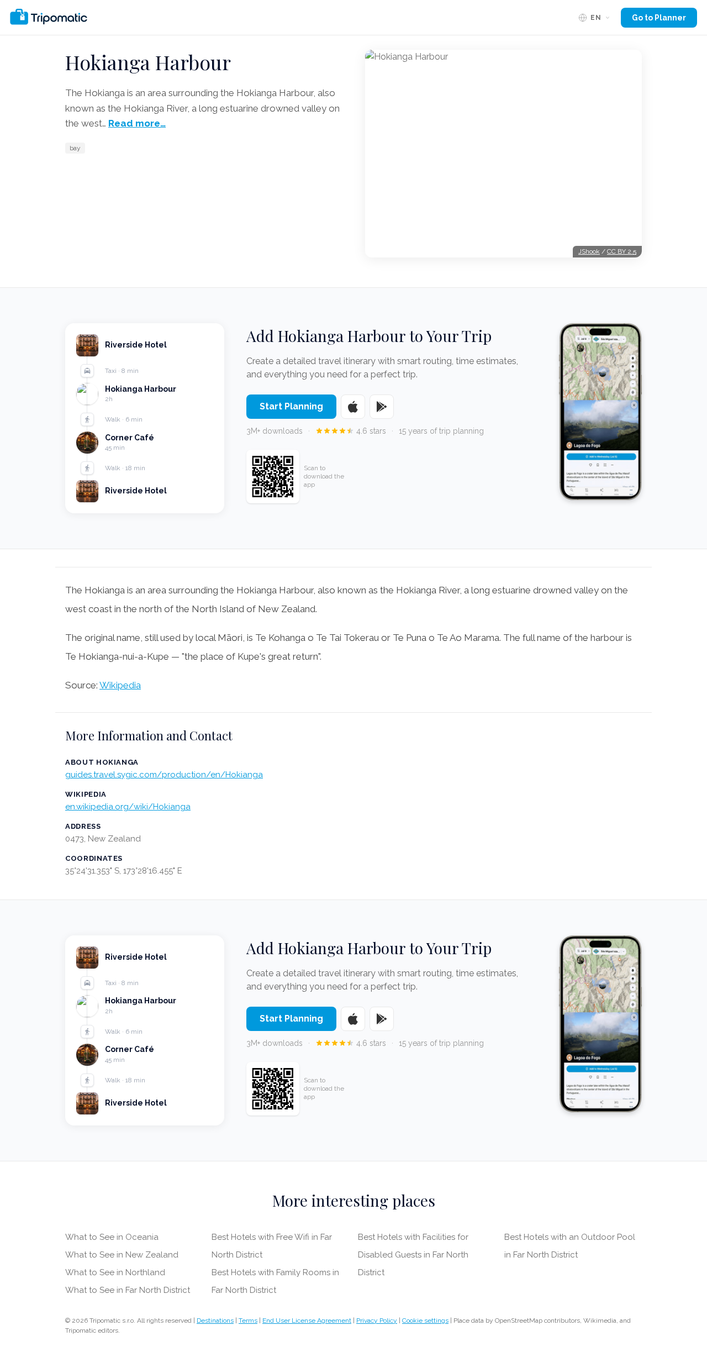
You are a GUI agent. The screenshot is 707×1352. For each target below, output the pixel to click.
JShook (589, 251)
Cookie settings (425, 1320)
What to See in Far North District (127, 1290)
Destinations (215, 1320)
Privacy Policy (376, 1320)
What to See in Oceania (112, 1237)
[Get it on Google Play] (382, 406)
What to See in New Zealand (121, 1255)
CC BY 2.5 (621, 251)
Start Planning (291, 406)
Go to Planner (659, 17)
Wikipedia (120, 685)
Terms (248, 1320)
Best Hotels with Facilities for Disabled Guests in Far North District (413, 1254)
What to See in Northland (115, 1272)
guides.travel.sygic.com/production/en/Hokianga (164, 775)
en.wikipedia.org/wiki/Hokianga (128, 807)
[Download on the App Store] (353, 406)
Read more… (137, 123)
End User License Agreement (306, 1320)
